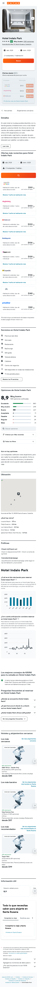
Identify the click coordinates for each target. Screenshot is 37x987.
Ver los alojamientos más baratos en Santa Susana (28, 784)
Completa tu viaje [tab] (10, 918)
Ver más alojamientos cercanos (29, 740)
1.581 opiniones (28, 41)
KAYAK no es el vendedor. (12, 959)
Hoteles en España (10, 979)
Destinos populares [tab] (27, 918)
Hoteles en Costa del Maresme (17, 980)
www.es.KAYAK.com (7, 977)
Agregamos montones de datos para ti (16, 963)
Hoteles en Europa (27, 977)
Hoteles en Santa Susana (13, 932)
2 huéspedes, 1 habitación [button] (13, 56)
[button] (3, 3)
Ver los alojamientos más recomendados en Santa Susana (28, 828)
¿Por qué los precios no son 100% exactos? (15, 966)
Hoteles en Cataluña (23, 979)
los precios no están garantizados (18, 953)
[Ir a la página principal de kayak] (13, 3)
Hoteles (17, 977)
